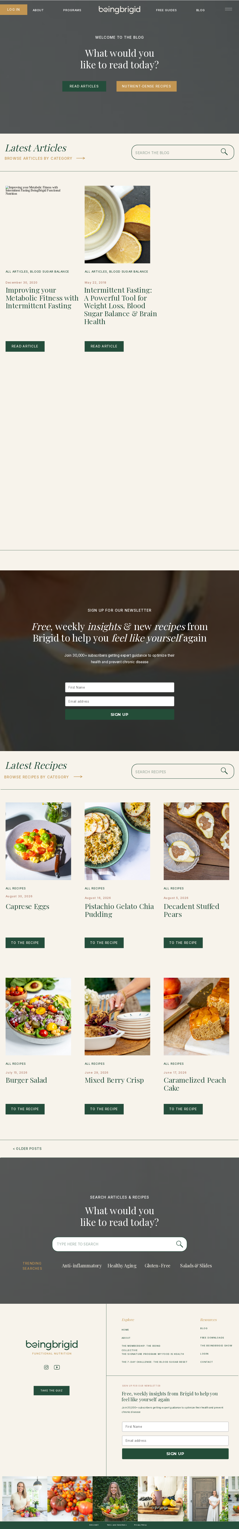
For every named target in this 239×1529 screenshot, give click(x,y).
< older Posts (27, 1149)
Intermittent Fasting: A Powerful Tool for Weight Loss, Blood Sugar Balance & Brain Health (120, 305)
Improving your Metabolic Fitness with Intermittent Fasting (42, 297)
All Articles (17, 272)
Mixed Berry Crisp (114, 1080)
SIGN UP (120, 714)
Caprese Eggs (27, 906)
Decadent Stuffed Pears (191, 910)
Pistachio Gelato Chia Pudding (119, 910)
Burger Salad (26, 1080)
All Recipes (16, 888)
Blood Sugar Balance (49, 272)
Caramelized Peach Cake (195, 1083)
